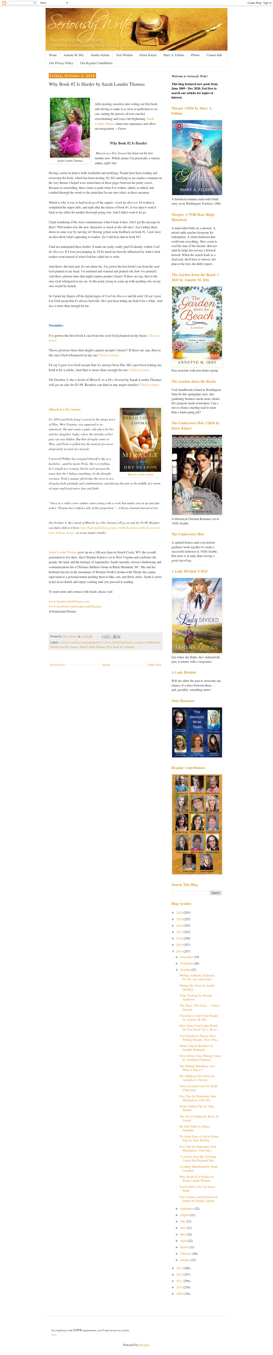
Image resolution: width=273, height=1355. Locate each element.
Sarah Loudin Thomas (63, 552)
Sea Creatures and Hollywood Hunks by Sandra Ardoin (198, 1199)
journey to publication (147, 642)
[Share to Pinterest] (119, 637)
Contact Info (214, 55)
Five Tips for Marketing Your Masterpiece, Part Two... (197, 1098)
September (187, 1208)
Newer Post (57, 665)
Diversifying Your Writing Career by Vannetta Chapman (200, 1058)
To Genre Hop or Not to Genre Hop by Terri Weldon (199, 1138)
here (54, 1334)
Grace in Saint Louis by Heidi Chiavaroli (198, 1088)
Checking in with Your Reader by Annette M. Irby (198, 1017)
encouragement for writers (96, 642)
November (187, 963)
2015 (179, 945)
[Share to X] (111, 637)
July (183, 1221)
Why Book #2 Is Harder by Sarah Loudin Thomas (196, 1179)
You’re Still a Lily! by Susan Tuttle (197, 1189)
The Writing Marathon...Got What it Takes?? (197, 1068)
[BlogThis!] (107, 637)
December (187, 957)
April (183, 1240)
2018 (179, 925)
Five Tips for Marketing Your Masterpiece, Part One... (197, 1148)
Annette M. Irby (74, 55)
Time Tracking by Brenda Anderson (195, 997)
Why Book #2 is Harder (120, 647)
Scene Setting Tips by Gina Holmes (196, 1108)
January (185, 1260)
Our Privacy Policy (61, 63)
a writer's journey (69, 642)
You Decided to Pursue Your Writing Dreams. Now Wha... (199, 1038)
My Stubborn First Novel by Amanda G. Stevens (197, 1078)
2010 (179, 1287)
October (185, 969)
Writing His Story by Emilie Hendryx (197, 987)
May (183, 1234)
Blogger (144, 1345)
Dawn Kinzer (148, 55)
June (183, 1227)
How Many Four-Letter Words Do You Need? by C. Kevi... (199, 1027)
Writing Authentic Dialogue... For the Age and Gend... (198, 977)
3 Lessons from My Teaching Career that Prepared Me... (197, 1158)
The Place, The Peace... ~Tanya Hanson (199, 1007)
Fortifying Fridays (122, 642)
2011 (179, 1281)
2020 (179, 912)
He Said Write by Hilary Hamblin (194, 1128)
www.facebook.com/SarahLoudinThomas (75, 606)
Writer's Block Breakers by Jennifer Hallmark (196, 1048)
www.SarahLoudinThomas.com (69, 601)
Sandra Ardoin (100, 55)
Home (53, 55)
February (186, 1253)
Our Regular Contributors (96, 63)
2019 (179, 919)
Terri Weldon (124, 55)
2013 (179, 1268)
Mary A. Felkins (173, 55)
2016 (179, 938)
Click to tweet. (109, 355)
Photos (195, 55)
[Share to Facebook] (115, 637)
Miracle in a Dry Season (65, 409)
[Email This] (104, 637)
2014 (179, 951)
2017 (179, 932)
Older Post (154, 665)
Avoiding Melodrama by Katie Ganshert (198, 1168)
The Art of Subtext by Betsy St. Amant (199, 1118)
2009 (179, 1293)
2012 (179, 1274)
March (184, 1247)
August (185, 1215)
